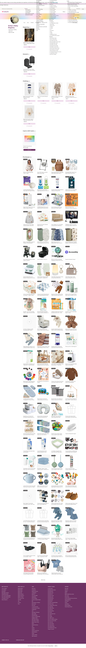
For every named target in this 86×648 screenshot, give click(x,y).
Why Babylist (4, 591)
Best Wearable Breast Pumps (52, 627)
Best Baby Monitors (51, 598)
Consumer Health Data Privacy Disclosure (71, 598)
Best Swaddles (50, 616)
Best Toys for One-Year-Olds (52, 620)
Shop (33, 586)
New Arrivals (33, 588)
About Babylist (21, 586)
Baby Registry (5, 586)
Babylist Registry (20, 588)
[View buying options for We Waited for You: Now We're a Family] (43, 374)
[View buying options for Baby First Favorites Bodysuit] (43, 89)
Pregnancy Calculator (51, 629)
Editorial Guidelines (67, 605)
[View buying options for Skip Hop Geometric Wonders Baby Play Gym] (43, 217)
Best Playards (50, 612)
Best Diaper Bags (50, 606)
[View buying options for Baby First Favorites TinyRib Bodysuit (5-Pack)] (29, 89)
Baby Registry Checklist (5, 592)
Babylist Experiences (21, 595)
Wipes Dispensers (34, 636)
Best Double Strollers (51, 608)
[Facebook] (7, 642)
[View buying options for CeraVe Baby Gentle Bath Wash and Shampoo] (29, 443)
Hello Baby (19, 599)
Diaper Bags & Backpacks (35, 612)
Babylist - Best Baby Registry (5, 11)
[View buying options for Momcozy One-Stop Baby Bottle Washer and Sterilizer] (71, 356)
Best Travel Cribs (50, 622)
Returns (66, 592)
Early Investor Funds (21, 598)
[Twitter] (11, 642)
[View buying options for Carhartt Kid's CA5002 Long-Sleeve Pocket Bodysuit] (71, 374)
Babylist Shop (20, 592)
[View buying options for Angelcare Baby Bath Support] (71, 426)
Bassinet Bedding (34, 598)
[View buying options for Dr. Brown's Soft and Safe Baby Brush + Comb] (71, 304)
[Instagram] (5, 642)
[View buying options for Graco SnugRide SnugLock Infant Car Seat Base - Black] (29, 548)
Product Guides (51, 586)
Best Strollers (50, 615)
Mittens (33, 623)
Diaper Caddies (34, 613)
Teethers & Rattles (34, 634)
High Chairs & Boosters (35, 619)
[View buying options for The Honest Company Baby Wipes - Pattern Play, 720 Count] (71, 530)
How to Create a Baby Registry (6, 595)
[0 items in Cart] (83, 11)
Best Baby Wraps (50, 599)
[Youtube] (13, 642)
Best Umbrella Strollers (51, 626)
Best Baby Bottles (50, 591)
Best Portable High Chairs (51, 613)
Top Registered (34, 592)
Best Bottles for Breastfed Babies (53, 602)
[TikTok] (2, 642)
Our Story (19, 602)
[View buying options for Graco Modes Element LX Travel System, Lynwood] (29, 252)
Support (66, 586)
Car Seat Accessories (35, 606)
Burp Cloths (33, 605)
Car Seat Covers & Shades (36, 608)
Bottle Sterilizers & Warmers (36, 602)
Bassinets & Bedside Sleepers (36, 599)
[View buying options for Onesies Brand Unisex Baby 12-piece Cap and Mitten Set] (43, 496)
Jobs (18, 601)
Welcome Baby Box (4, 599)
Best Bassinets (50, 601)
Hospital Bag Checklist (5, 594)
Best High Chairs (50, 609)
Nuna (32, 626)
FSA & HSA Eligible (35, 595)
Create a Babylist (4, 588)
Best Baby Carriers (50, 592)
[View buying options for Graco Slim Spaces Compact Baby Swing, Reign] (43, 164)
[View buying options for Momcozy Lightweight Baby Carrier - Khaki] (29, 164)
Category (32, 22)
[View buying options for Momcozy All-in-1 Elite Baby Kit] (71, 339)
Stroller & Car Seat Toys (35, 630)
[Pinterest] (9, 642)
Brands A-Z (33, 594)
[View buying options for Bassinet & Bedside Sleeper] (71, 252)
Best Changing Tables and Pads (52, 605)
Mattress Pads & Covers (35, 622)
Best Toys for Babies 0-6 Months (52, 619)
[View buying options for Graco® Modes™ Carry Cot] (43, 252)
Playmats (33, 629)
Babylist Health (20, 591)
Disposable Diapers (34, 615)
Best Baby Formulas (51, 595)
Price (24, 22)
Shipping (66, 591)
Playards (33, 627)
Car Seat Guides (50, 588)
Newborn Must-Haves (35, 591)
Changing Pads (34, 609)
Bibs (32, 601)
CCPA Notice (67, 601)
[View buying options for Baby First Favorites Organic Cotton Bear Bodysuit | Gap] (29, 111)
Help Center (66, 588)
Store (28, 22)
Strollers (33, 633)
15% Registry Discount (5, 598)
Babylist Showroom (20, 594)
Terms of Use (67, 595)
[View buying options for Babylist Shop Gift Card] (29, 138)
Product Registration (68, 599)
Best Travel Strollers (51, 623)
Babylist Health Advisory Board (69, 594)
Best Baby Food (50, 594)
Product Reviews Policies (68, 606)
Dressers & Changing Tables (36, 616)
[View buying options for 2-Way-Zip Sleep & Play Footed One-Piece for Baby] (57, 89)
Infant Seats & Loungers (35, 620)
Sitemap (66, 602)
